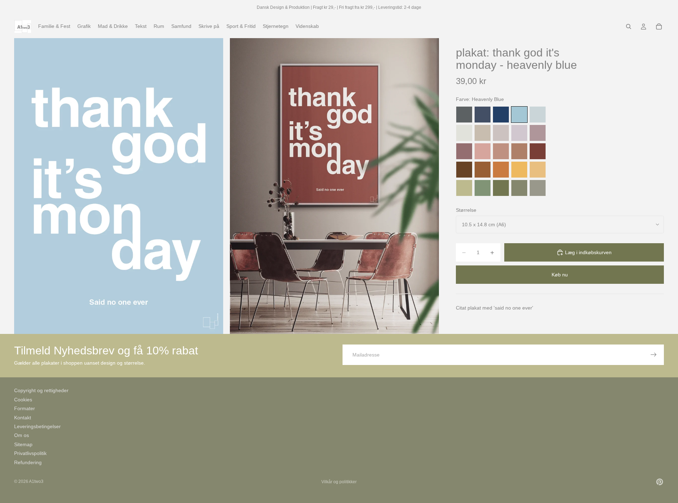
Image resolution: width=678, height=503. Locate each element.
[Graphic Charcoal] (464, 114)
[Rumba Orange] (501, 169)
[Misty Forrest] (519, 188)
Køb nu (560, 274)
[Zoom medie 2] (334, 186)
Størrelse (466, 210)
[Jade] (482, 188)
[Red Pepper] (537, 151)
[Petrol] (482, 114)
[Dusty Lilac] (519, 133)
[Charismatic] (537, 169)
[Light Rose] (537, 133)
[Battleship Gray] (537, 188)
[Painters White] (464, 133)
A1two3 (36, 481)
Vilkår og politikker (339, 481)
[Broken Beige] (501, 133)
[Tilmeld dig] (653, 354)
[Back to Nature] (464, 188)
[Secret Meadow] (501, 188)
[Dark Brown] (464, 169)
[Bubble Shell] (482, 151)
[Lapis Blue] (501, 114)
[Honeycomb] (519, 169)
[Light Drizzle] (537, 114)
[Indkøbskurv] (659, 26)
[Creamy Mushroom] (482, 133)
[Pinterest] (659, 482)
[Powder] (501, 151)
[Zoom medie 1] (118, 186)
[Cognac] (482, 169)
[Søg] (628, 26)
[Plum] (464, 151)
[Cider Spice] (519, 151)
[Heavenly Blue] (519, 114)
